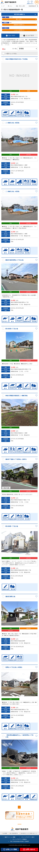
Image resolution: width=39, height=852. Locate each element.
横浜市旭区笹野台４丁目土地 (14, 260)
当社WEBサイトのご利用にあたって (29, 833)
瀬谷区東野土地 (10, 596)
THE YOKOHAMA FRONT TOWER (19, 841)
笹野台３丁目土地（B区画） (14, 667)
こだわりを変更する (19, 30)
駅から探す (19, 19)
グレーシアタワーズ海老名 (19, 839)
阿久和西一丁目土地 (11, 526)
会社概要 (5, 833)
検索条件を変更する (19, 24)
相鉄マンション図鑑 (10, 837)
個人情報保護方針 (14, 833)
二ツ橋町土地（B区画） (12, 123)
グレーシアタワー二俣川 (27, 837)
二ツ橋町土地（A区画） (12, 191)
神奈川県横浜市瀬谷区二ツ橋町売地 (16, 395)
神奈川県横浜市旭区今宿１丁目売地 (16, 59)
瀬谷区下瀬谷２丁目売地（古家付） (16, 459)
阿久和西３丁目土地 (11, 328)
